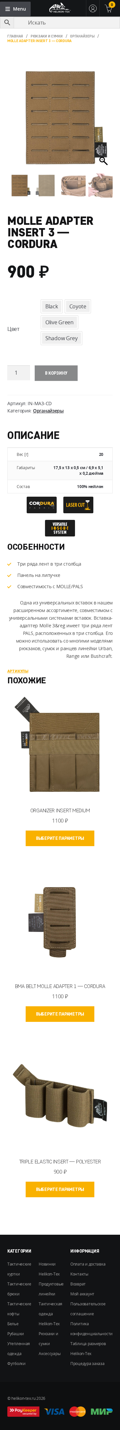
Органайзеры (82, 36)
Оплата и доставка (87, 1264)
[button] (104, 121)
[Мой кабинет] (92, 8)
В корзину (56, 373)
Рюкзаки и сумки (47, 36)
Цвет (13, 329)
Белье (13, 1324)
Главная (15, 36)
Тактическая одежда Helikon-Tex (50, 1314)
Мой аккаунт (82, 1294)
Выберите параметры (60, 838)
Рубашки (15, 1334)
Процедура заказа (87, 1363)
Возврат (78, 1284)
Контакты (79, 1274)
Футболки (16, 1363)
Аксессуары (49, 1353)
